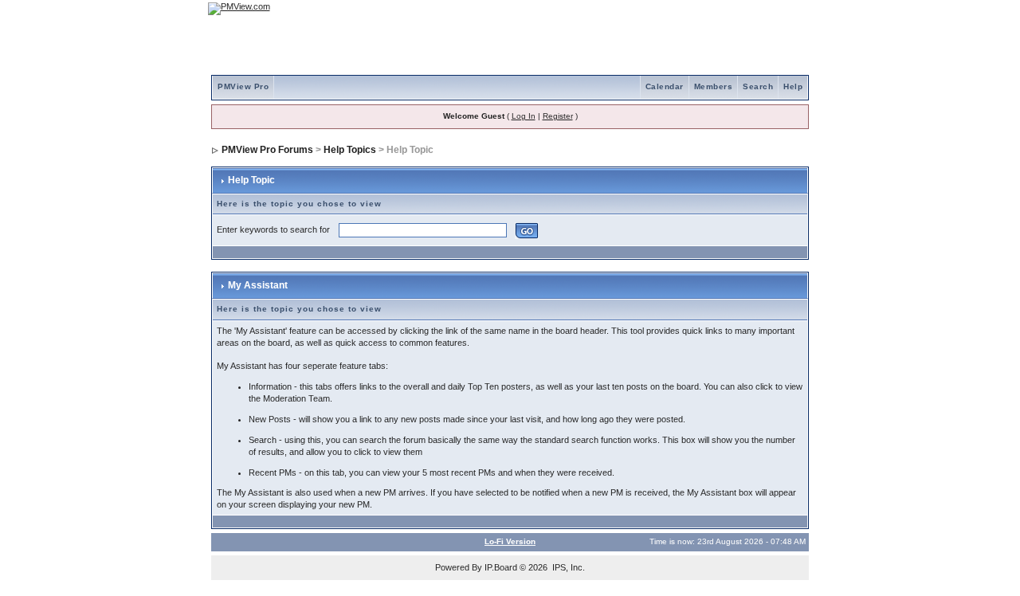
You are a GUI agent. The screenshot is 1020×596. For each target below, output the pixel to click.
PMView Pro (243, 86)
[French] (789, 8)
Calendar (664, 86)
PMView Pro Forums (267, 149)
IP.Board (500, 567)
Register (558, 116)
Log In (524, 116)
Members (713, 86)
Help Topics (350, 149)
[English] (745, 8)
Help (792, 86)
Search (758, 86)
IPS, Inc (567, 567)
